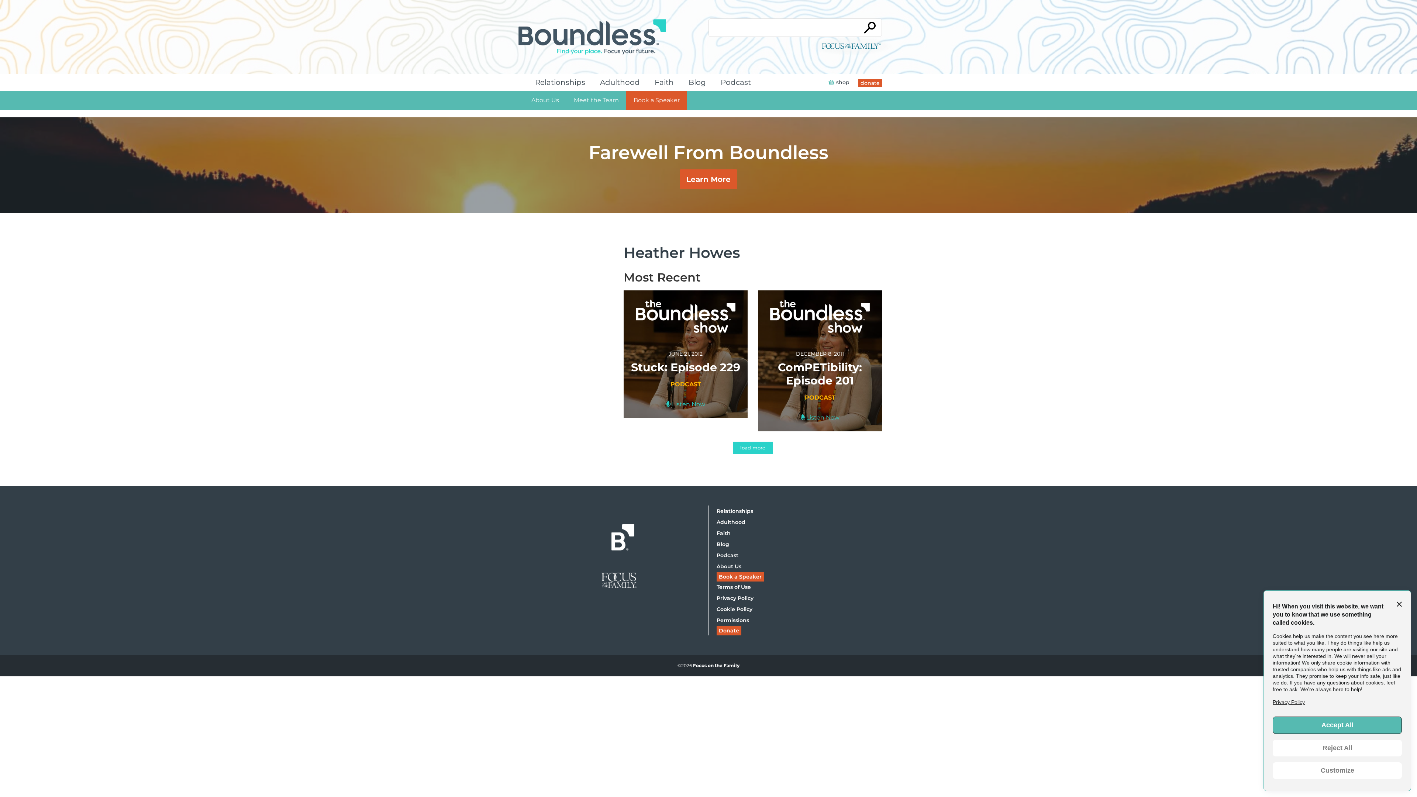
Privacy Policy (735, 598)
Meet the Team (596, 100)
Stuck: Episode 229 (685, 367)
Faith (664, 82)
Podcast (736, 82)
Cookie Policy (734, 609)
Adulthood (620, 82)
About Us (545, 100)
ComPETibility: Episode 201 (820, 373)
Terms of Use (734, 587)
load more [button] (752, 448)
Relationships (560, 82)
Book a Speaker (657, 100)
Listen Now (687, 404)
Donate (729, 630)
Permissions (733, 620)
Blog (697, 82)
